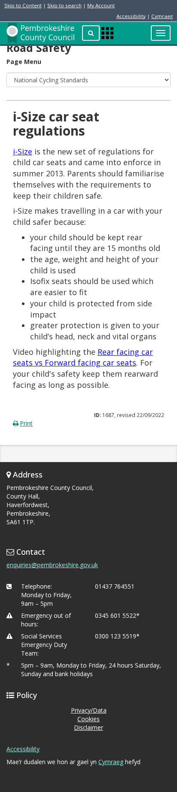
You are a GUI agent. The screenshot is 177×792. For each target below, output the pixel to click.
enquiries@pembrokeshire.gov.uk (52, 565)
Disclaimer (88, 727)
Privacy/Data (89, 710)
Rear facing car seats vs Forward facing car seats (83, 357)
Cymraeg (162, 16)
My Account (101, 5)
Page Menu (23, 61)
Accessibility (131, 16)
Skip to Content (23, 5)
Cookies (88, 719)
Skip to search (64, 5)
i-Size (22, 151)
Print (26, 423)
